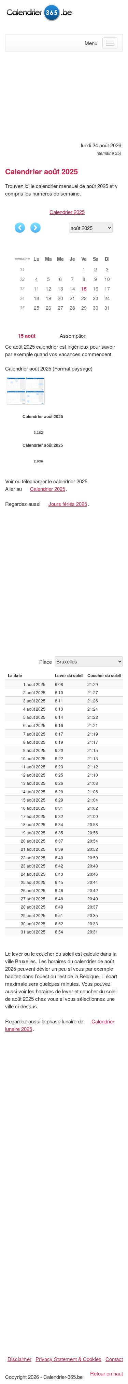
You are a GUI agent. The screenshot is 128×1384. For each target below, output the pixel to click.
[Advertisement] (64, 96)
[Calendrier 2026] (39, 11)
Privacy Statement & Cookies (68, 1358)
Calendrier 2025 (67, 211)
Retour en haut (106, 1373)
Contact (114, 1358)
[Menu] (109, 43)
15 (84, 288)
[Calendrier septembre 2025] (35, 228)
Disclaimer (19, 1358)
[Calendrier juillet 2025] (20, 228)
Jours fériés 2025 (67, 503)
